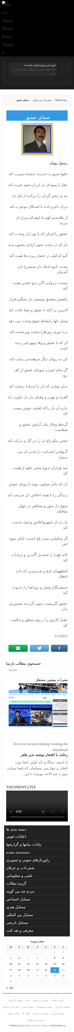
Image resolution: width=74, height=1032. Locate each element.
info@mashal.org (57, 1025)
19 (28, 970)
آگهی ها (26, 1013)
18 (19, 970)
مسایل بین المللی (19, 915)
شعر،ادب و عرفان (42, 100)
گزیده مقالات (16, 883)
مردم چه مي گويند (20, 891)
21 (46, 970)
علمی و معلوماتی (19, 876)
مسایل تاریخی (17, 923)
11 (19, 964)
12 (28, 964)
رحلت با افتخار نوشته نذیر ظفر (44, 755)
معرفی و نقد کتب (19, 930)
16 (63, 964)
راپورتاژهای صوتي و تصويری (28, 860)
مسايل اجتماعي (18, 899)
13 (37, 964)
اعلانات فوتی (16, 836)
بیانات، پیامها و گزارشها (23, 844)
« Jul (9, 988)
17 (10, 970)
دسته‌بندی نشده (18, 852)
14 (46, 964)
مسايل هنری (15, 907)
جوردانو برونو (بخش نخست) (40, 65)
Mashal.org (60, 100)
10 (10, 964)
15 (54, 964)
